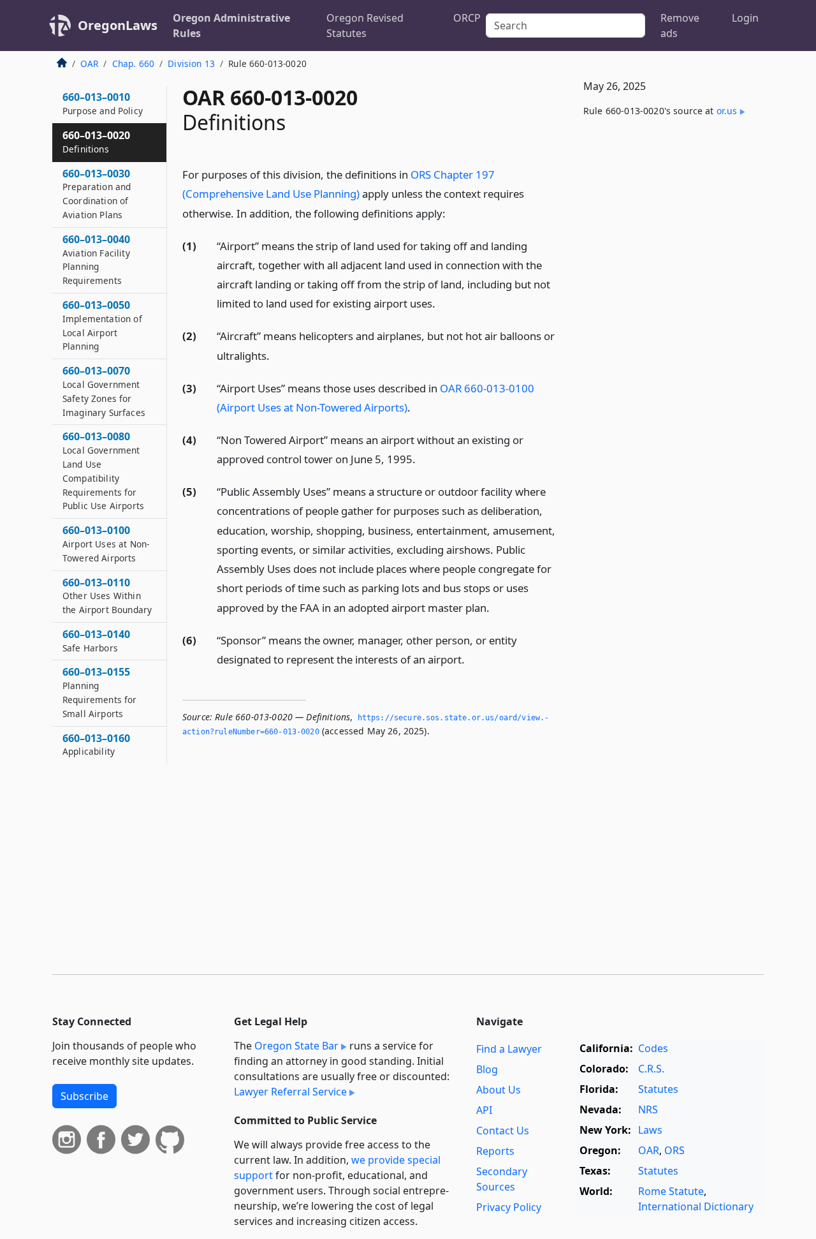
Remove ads (679, 25)
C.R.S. (651, 1069)
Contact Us (502, 1131)
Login (745, 18)
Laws (650, 1130)
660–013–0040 (96, 259)
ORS (674, 1150)
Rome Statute (671, 1191)
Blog (487, 1069)
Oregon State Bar (296, 1046)
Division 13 (191, 63)
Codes (653, 1048)
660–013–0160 (96, 744)
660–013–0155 (99, 692)
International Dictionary (696, 1206)
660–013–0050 (102, 325)
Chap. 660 (133, 63)
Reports (495, 1151)
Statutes (658, 1089)
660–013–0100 (105, 543)
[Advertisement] (668, 338)
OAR (89, 63)
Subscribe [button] (84, 1096)
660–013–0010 (102, 103)
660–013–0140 (96, 640)
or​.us (727, 111)
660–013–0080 (103, 470)
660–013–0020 (96, 141)
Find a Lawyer (509, 1049)
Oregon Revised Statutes (365, 25)
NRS (648, 1109)
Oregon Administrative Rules (231, 25)
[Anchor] (453, 212)
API (484, 1110)
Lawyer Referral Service (290, 1092)
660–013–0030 (96, 194)
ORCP (467, 18)
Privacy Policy (508, 1207)
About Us (498, 1090)
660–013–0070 (103, 391)
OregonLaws (117, 25)
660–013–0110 (107, 595)
